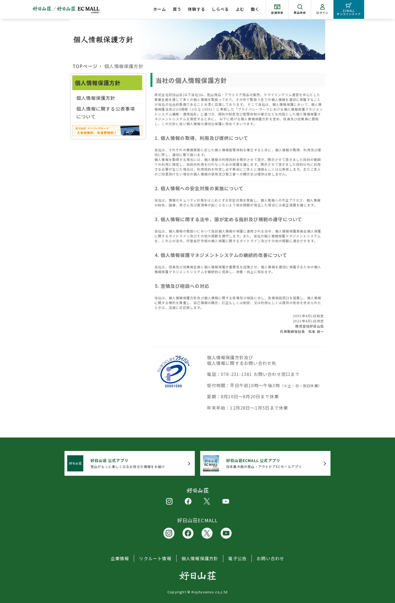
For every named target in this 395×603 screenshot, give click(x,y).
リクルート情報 (155, 558)
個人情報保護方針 (96, 97)
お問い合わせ (270, 558)
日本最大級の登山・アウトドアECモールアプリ (264, 463)
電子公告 (237, 558)
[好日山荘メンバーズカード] (107, 131)
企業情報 (120, 558)
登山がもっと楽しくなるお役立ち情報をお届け (128, 463)
